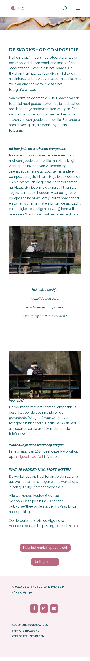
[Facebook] (34, 608)
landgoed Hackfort (28, 457)
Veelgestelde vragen (28, 636)
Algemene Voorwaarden (30, 625)
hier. (75, 526)
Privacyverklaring (26, 630)
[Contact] (54, 608)
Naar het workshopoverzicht (45, 548)
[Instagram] (44, 608)
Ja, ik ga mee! (45, 562)
